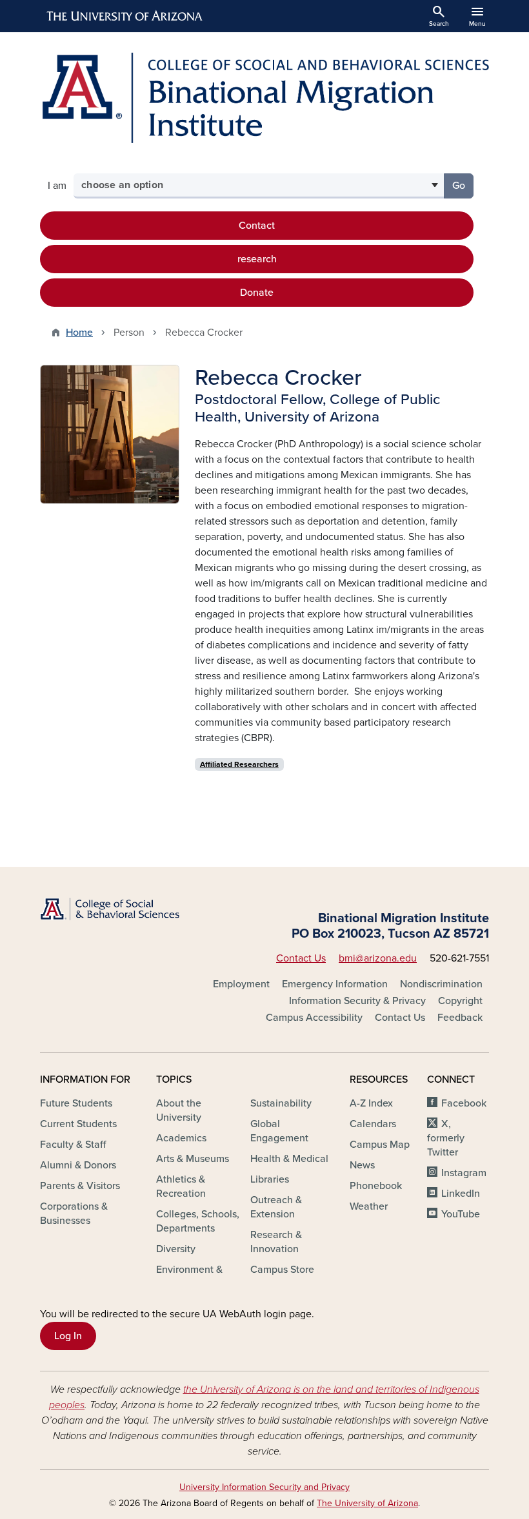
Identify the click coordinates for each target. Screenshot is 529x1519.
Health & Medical (289, 1158)
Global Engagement (279, 1131)
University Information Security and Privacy (264, 1487)
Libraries (269, 1179)
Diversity (175, 1249)
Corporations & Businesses (74, 1213)
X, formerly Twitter (445, 1138)
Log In (68, 1336)
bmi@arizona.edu (378, 958)
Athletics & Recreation (181, 1186)
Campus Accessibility (314, 1017)
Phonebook (376, 1185)
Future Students (76, 1103)
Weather (369, 1206)
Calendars (373, 1123)
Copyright (460, 1000)
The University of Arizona (367, 1503)
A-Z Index (371, 1103)
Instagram (463, 1172)
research (257, 259)
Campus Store (282, 1269)
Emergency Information (335, 984)
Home (79, 332)
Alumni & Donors (78, 1165)
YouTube (460, 1214)
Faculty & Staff (73, 1144)
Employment (241, 984)
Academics (181, 1138)
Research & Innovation (276, 1241)
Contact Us (301, 958)
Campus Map (380, 1144)
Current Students (78, 1123)
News (362, 1165)
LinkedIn (460, 1193)
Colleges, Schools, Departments (197, 1221)
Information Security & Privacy (357, 1000)
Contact (257, 225)
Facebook (463, 1103)
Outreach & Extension (276, 1207)
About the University (178, 1110)
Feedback (460, 1017)
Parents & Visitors (80, 1185)
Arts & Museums (192, 1158)
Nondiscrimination (441, 984)
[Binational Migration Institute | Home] (264, 97)
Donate (257, 292)
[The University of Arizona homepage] (125, 16)
